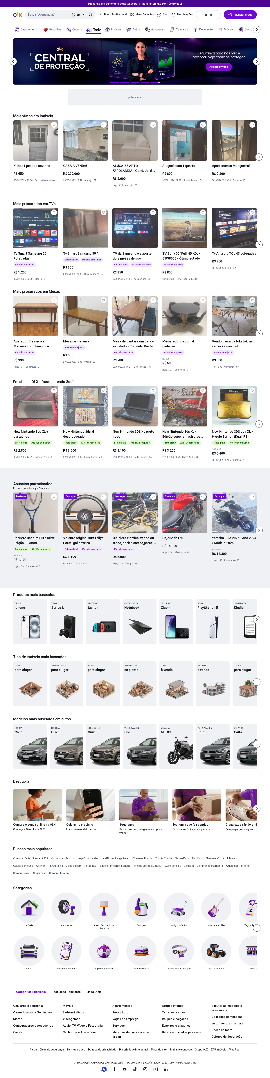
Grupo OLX (201, 1049)
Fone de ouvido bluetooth (147, 865)
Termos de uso (76, 1049)
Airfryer (40, 865)
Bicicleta (189, 865)
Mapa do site (159, 1049)
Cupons (77, 29)
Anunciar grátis (243, 14)
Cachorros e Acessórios (80, 1032)
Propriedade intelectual (133, 1049)
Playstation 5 (55, 865)
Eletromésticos (73, 1012)
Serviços (118, 1025)
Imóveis (116, 29)
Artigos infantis (172, 1006)
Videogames (71, 1019)
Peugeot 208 (40, 858)
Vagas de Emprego (125, 1019)
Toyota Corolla (163, 858)
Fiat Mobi (197, 858)
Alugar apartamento (238, 865)
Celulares (182, 29)
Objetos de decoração (227, 1036)
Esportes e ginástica (176, 1025)
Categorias (28, 29)
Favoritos (55, 29)
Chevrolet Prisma (142, 858)
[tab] (31, 992)
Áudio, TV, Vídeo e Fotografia (83, 1025)
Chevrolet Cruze (215, 858)
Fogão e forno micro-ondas (114, 865)
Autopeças (158, 29)
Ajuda (33, 1049)
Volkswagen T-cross (62, 858)
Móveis (229, 29)
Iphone (231, 858)
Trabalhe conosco (181, 1049)
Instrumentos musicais (227, 1023)
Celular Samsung (23, 865)
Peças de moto (222, 1030)
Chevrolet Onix (21, 858)
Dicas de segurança (52, 1049)
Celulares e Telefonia (28, 1006)
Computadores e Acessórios (33, 1025)
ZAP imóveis (218, 1049)
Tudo (97, 29)
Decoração (206, 29)
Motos (17, 1019)
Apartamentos (122, 1006)
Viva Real (234, 1049)
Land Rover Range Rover (115, 858)
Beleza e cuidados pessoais (181, 1032)
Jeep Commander (87, 858)
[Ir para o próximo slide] (259, 157)
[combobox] (60, 14)
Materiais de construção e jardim (130, 1034)
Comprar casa (21, 873)
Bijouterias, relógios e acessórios (227, 1008)
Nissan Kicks (182, 858)
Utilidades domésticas (227, 1017)
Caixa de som (74, 865)
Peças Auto (120, 1012)
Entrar (208, 14)
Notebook (90, 865)
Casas (17, 1032)
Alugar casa (39, 873)
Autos (136, 29)
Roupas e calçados (175, 1019)
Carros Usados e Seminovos (33, 1012)
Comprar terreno (59, 873)
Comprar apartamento (210, 865)
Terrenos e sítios (174, 1012)
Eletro (248, 29)
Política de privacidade (102, 1049)
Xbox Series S (173, 865)
